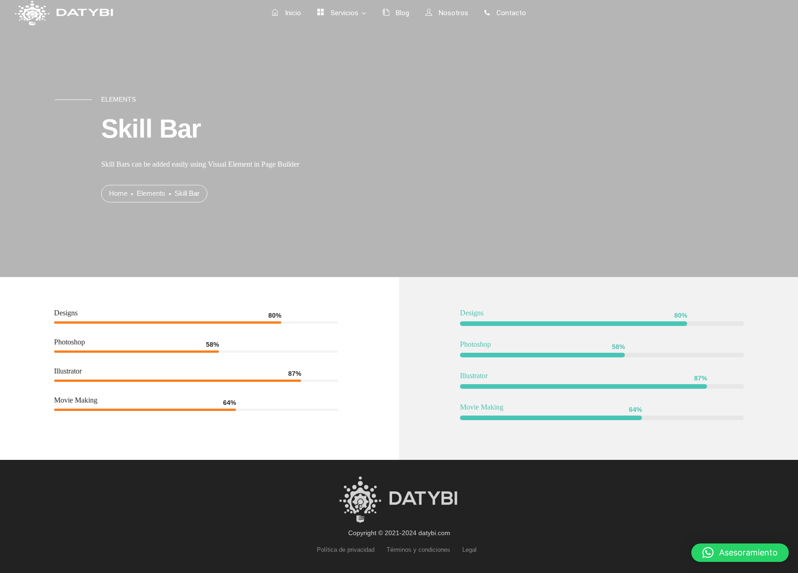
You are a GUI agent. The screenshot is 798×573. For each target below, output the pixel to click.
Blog (401, 13)
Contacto (510, 13)
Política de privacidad (346, 549)
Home (118, 194)
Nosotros (452, 13)
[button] (740, 552)
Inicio (292, 13)
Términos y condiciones (418, 549)
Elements (151, 194)
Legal (469, 549)
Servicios (343, 13)
